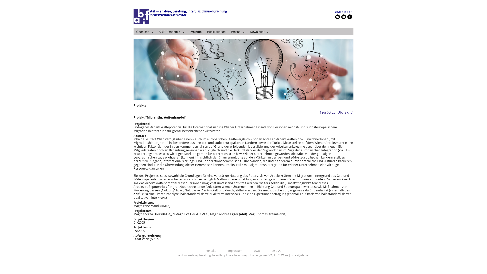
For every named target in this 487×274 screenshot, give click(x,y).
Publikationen (216, 31)
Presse (235, 31)
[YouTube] (343, 16)
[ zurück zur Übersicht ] (336, 113)
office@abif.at (300, 255)
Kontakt (210, 250)
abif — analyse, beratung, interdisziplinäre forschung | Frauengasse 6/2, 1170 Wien (233, 255)
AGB (257, 250)
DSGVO (277, 250)
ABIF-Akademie (169, 31)
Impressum (235, 250)
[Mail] (337, 16)
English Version (343, 11)
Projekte (196, 31)
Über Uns (142, 31)
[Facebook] (349, 16)
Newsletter (257, 31)
